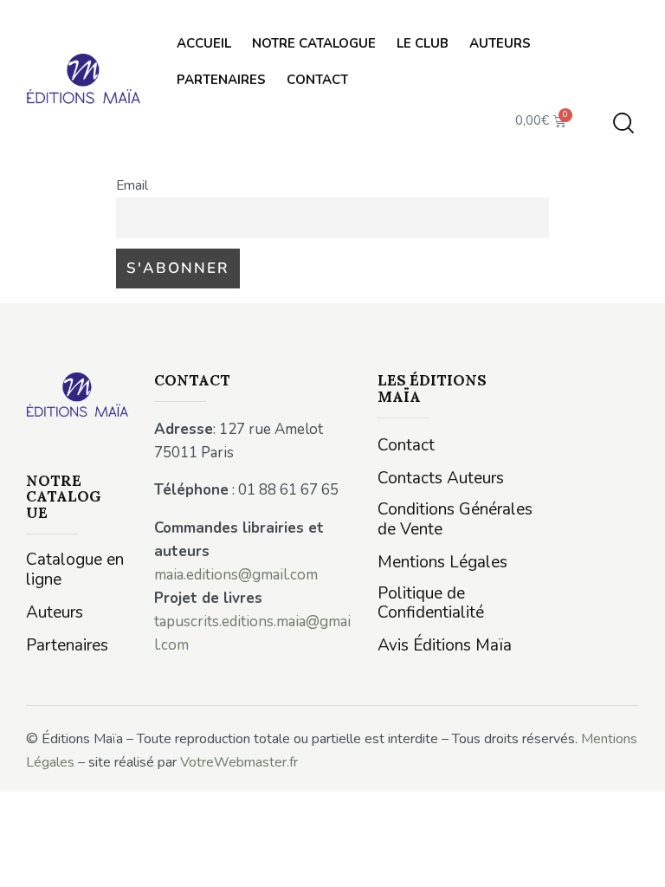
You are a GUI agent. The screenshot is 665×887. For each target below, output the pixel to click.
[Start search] (623, 123)
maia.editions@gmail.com (236, 575)
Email (132, 185)
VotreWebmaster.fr (239, 762)
